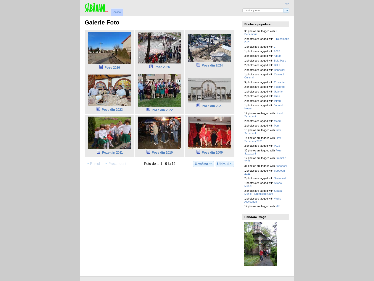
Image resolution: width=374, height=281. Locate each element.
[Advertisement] (163, 181)
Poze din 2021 (212, 106)
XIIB (278, 206)
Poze (277, 145)
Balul (277, 65)
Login (286, 3)
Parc (276, 125)
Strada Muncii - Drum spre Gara (263, 192)
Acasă (117, 12)
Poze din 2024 (212, 65)
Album (277, 55)
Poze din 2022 (162, 110)
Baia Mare (280, 60)
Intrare (278, 100)
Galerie (278, 91)
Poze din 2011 (112, 152)
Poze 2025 (162, 67)
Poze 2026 (112, 67)
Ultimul (223, 164)
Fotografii (279, 86)
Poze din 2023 (112, 109)
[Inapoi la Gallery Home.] (96, 7)
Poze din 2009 (212, 152)
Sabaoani (281, 165)
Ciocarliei (279, 82)
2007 (277, 51)
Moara (278, 121)
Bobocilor (279, 69)
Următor (201, 164)
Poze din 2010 (162, 152)
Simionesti (280, 178)
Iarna (277, 96)
